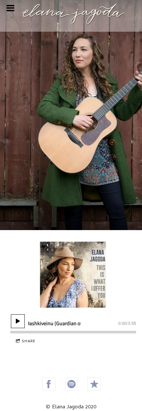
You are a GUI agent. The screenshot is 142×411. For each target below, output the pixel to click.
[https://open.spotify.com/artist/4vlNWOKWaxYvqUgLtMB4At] (71, 384)
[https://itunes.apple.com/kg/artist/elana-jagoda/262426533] (94, 384)
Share (29, 341)
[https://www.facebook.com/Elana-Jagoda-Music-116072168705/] (48, 384)
